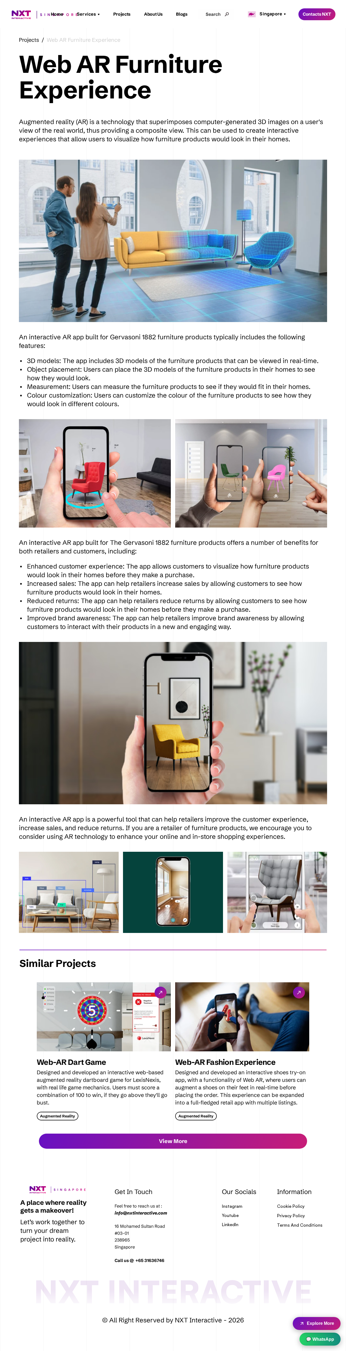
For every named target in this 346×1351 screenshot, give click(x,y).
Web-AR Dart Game (71, 1062)
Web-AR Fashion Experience (225, 1062)
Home (57, 14)
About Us (153, 14)
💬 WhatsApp (320, 1339)
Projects (122, 14)
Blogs (181, 14)
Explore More (320, 1323)
